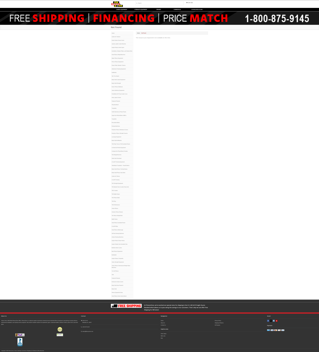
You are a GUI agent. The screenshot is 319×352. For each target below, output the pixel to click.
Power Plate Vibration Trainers (119, 65)
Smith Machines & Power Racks (119, 111)
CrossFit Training (115, 179)
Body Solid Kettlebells (117, 140)
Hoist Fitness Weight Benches (118, 54)
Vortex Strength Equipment (118, 262)
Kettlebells (114, 72)
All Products (217, 325)
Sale (113, 274)
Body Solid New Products (117, 285)
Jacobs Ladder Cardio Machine (119, 43)
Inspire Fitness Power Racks (118, 240)
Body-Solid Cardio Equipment (118, 79)
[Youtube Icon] (277, 321)
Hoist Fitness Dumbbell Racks (118, 222)
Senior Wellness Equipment (118, 90)
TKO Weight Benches (116, 154)
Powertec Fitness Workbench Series (120, 129)
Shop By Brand (115, 104)
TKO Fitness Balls (116, 197)
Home (113, 33)
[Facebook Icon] (268, 321)
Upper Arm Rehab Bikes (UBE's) (119, 115)
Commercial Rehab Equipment (119, 147)
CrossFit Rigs (115, 226)
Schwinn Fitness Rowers (117, 212)
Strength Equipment (140, 9)
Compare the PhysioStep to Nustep (120, 151)
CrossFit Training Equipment (118, 162)
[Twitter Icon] (271, 321)
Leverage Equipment (116, 136)
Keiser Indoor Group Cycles (118, 40)
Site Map (19, 350)
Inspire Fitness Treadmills (117, 258)
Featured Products (116, 101)
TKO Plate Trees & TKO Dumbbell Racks (121, 144)
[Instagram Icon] (274, 321)
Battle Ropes (115, 219)
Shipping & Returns (219, 322)
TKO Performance (116, 204)
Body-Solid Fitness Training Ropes (119, 169)
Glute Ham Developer (117, 158)
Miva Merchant (41, 350)
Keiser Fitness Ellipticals (117, 86)
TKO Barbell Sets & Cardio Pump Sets (120, 187)
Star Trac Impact (115, 76)
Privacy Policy (218, 320)
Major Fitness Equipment (117, 58)
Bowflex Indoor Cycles (117, 247)
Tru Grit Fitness (115, 271)
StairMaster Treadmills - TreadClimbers (120, 165)
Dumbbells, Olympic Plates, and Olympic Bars (122, 51)
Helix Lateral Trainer (116, 97)
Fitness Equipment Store (117, 292)
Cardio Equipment (121, 9)
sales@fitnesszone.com (87, 331)
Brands (159, 9)
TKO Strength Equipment (117, 183)
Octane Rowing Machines (117, 237)
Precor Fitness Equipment (117, 61)
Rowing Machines (116, 126)
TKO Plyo (114, 201)
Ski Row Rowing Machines (118, 233)
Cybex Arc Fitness (116, 176)
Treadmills (114, 108)
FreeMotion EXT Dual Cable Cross (119, 94)
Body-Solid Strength (116, 83)
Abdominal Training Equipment (119, 69)
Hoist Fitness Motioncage (117, 229)
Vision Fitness (115, 208)
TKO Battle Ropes (116, 194)
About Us (163, 322)
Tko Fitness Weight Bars (117, 215)
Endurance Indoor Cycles (117, 281)
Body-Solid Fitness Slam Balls (118, 172)
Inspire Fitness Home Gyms (118, 47)
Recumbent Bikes (116, 122)
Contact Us (163, 325)
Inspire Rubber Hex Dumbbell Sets (119, 244)
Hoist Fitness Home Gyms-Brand (119, 296)
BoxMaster (114, 255)
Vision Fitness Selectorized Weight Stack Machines (121, 266)
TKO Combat (115, 190)
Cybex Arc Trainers (116, 36)
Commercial (177, 9)
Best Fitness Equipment (117, 251)
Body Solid (114, 289)
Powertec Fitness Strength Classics (120, 133)
